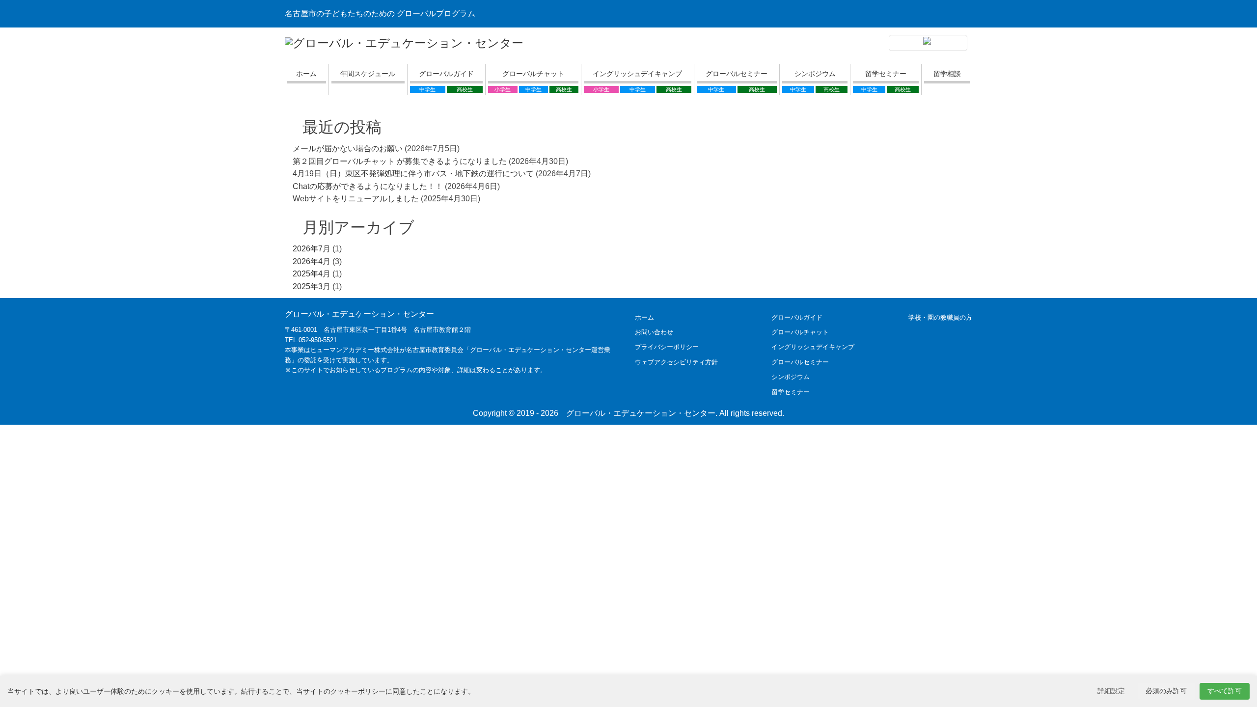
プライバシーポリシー (667, 347)
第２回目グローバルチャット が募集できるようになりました (400, 161)
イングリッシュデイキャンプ (637, 74)
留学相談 (947, 74)
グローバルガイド (446, 74)
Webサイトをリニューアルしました (356, 198)
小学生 (502, 89)
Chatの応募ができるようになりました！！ (368, 186)
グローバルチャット (533, 74)
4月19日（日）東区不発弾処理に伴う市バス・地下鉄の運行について (413, 173)
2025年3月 (311, 286)
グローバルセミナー (736, 74)
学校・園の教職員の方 (940, 317)
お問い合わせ (654, 332)
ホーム (306, 74)
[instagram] (928, 43)
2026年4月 (311, 261)
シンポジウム (815, 74)
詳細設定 (1111, 691)
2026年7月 (311, 249)
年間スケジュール (367, 74)
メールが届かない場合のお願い (348, 148)
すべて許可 (1224, 691)
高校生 (465, 89)
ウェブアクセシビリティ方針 (676, 362)
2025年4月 (311, 274)
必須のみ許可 (1166, 691)
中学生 (427, 89)
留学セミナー (885, 74)
